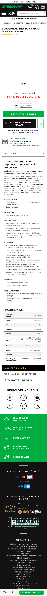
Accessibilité (23, 553)
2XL (16, 106)
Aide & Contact (23, 579)
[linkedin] (37, 406)
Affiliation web (23, 574)
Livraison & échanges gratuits (23, 544)
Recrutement (23, 588)
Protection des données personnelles (23, 556)
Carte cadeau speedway (23, 569)
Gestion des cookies (23, 586)
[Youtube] (37, 398)
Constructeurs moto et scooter (24, 583)
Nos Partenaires (23, 576)
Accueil (6, 23)
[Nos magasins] (42, 7)
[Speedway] (12, 7)
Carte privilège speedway (23, 567)
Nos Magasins (23, 558)
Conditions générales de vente (23, 546)
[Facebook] (10, 398)
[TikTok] (23, 406)
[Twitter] (10, 406)
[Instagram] (23, 398)
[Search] (43, 13)
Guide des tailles (23, 563)
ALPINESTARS (18, 23)
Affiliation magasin (23, 572)
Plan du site (23, 581)
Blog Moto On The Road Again (23, 560)
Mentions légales (23, 551)
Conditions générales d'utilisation (23, 549)
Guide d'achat (23, 565)
